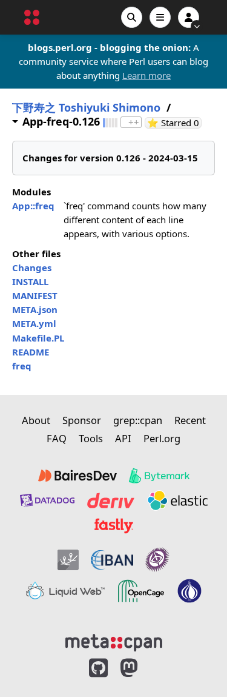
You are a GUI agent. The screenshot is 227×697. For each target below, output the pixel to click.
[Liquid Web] (65, 591)
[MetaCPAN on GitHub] (98, 668)
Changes (31, 267)
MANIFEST (35, 295)
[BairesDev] (77, 475)
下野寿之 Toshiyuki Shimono (86, 108)
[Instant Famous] (157, 559)
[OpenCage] (141, 591)
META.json (35, 309)
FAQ (57, 438)
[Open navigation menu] (160, 17)
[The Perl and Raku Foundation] (189, 591)
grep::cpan (137, 420)
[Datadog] (47, 500)
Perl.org (161, 438)
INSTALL (30, 281)
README (30, 352)
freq (21, 366)
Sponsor (81, 420)
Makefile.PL (38, 338)
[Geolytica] (68, 559)
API (123, 438)
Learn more (146, 75)
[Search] (131, 17)
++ (133, 122)
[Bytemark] (159, 475)
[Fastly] (114, 526)
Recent (190, 420)
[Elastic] (177, 500)
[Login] (188, 17)
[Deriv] (111, 500)
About (36, 420)
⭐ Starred (174, 123)
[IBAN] (112, 559)
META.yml (34, 323)
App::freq (33, 206)
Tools (91, 438)
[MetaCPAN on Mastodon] (141, 668)
